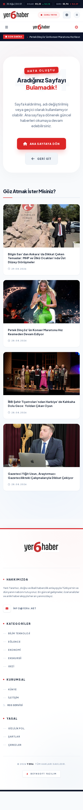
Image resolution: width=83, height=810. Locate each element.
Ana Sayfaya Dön (45, 143)
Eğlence (14, 641)
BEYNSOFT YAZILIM (43, 774)
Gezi (11, 666)
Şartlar (14, 736)
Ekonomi (14, 649)
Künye (12, 689)
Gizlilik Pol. (16, 728)
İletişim (13, 697)
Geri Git (44, 158)
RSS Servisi (15, 705)
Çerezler (14, 744)
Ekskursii (14, 658)
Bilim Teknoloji (19, 633)
